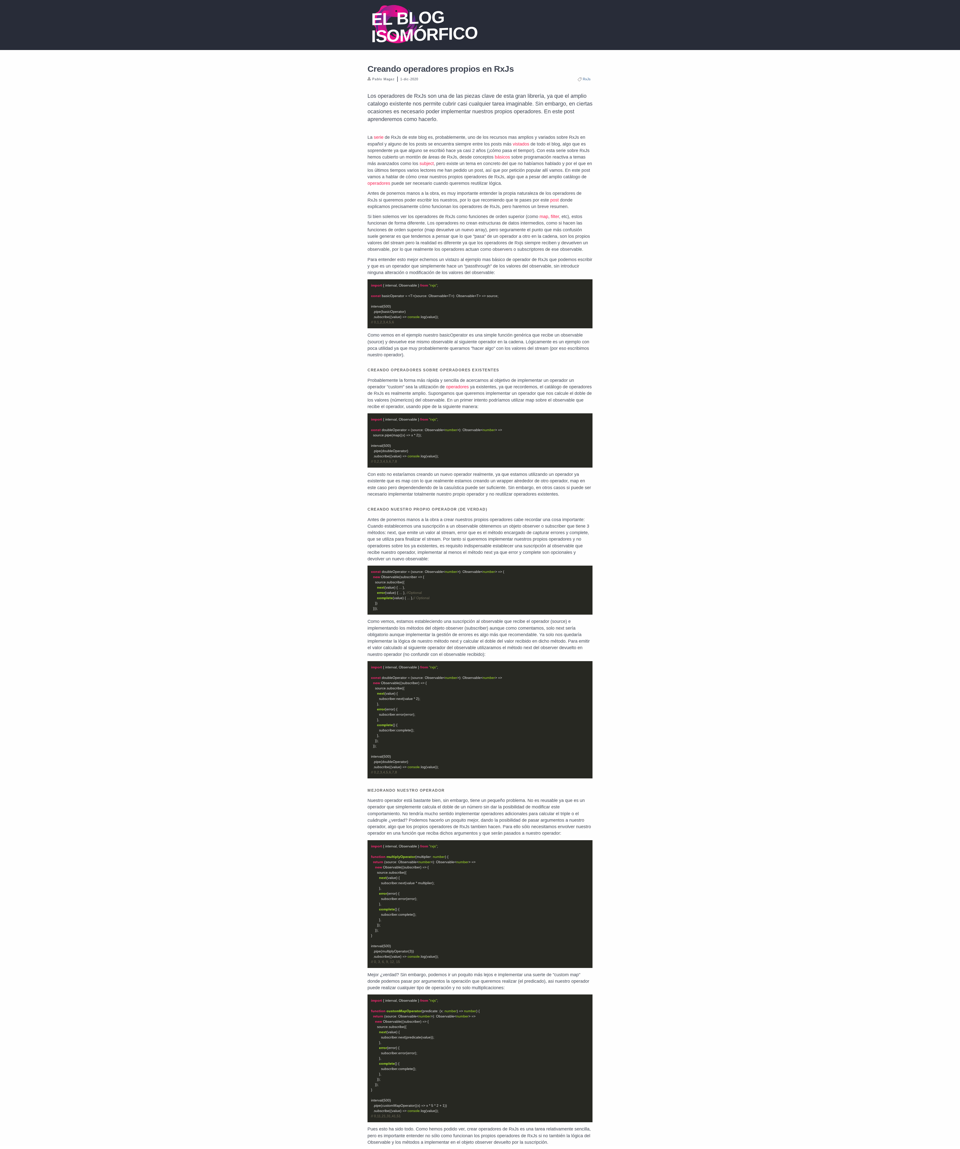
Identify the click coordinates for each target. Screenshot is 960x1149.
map (544, 216)
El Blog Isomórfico (424, 26)
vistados (521, 144)
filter (555, 216)
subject (427, 163)
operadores (379, 183)
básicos (502, 157)
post (554, 200)
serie (379, 137)
